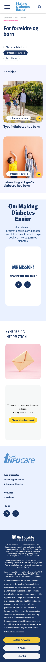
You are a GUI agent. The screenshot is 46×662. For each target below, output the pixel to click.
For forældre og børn (15, 53)
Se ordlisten (11, 58)
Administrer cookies (21, 640)
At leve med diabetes (13, 484)
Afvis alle (22, 648)
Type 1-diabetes (20, 18)
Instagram (15, 513)
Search (40, 7)
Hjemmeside (7, 18)
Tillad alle (22, 656)
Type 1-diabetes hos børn (21, 126)
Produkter (8, 492)
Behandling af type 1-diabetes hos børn (18, 184)
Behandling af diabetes (13, 479)
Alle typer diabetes (15, 47)
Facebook (6, 513)
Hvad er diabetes (11, 475)
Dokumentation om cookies (14, 632)
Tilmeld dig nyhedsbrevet (23, 420)
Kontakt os (8, 497)
